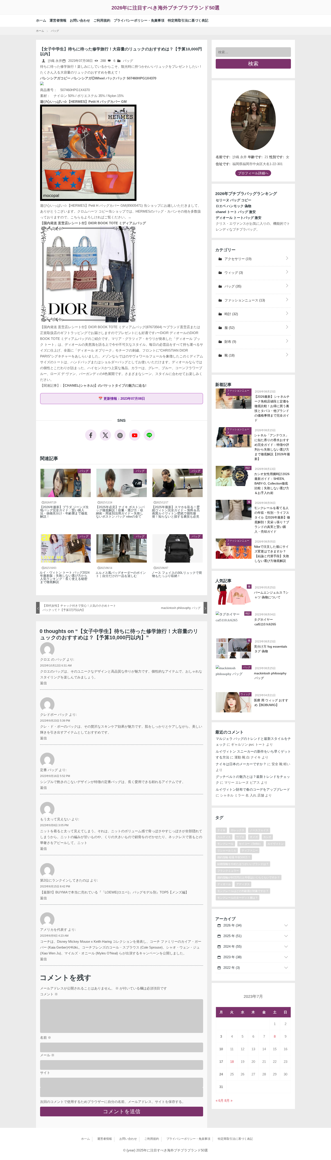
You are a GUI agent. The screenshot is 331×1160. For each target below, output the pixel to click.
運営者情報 (58, 20)
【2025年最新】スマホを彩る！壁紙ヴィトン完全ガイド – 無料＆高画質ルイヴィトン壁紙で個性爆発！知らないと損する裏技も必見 (176, 511)
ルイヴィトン (276, 843)
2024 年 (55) (232, 946)
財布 (230, 341)
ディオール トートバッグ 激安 (238, 218)
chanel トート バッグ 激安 (236, 212)
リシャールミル (226, 850)
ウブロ (240, 837)
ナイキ (221, 830)
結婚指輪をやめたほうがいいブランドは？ (243, 864)
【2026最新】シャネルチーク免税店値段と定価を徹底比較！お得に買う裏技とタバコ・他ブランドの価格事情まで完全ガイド (272, 408)
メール (47, 1055)
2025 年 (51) (232, 936)
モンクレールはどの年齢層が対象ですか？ (243, 891)
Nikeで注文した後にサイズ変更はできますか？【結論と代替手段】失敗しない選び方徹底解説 (271, 554)
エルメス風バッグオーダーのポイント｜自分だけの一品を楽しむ (121, 574)
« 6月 (220, 1100)
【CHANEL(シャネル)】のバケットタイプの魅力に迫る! (103, 385)
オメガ (254, 837)
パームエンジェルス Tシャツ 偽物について (271, 595)
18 (232, 1062)
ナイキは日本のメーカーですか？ (241, 764)
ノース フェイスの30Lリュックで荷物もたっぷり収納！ (177, 574)
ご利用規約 (101, 20)
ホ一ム (41, 20)
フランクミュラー (228, 870)
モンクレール (225, 843)
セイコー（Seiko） (250, 843)
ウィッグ (233, 272)
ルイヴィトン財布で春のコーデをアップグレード (253, 789)
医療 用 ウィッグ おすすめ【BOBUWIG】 (271, 702)
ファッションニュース (244, 300)
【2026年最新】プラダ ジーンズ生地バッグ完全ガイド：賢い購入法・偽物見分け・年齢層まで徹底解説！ (64, 511)
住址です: (223, 164)
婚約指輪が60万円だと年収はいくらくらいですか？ (248, 877)
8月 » (228, 1100)
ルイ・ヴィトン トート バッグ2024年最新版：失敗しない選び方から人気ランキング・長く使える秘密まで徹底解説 (65, 577)
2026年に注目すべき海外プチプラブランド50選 (165, 8)
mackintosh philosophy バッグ (270, 675)
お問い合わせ (80, 20)
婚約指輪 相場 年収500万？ (233, 857)
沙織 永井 (54, 61)
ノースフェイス (259, 830)
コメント (49, 994)
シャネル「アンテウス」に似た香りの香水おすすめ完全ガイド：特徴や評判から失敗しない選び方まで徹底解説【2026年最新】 (272, 447)
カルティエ (224, 837)
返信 (43, 683)
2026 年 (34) (232, 925)
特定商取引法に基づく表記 (188, 20)
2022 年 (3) (231, 967)
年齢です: (255, 157)
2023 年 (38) (232, 957)
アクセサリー (238, 259)
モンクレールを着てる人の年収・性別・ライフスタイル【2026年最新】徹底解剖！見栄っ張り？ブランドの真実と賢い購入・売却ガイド (272, 519)
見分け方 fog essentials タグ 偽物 (270, 649)
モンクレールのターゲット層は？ (237, 897)
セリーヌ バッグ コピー (233, 200)
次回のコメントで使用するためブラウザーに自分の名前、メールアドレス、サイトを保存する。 (112, 1102)
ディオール (224, 884)
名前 (45, 1037)
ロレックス (237, 830)
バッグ (128, 61)
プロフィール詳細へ (253, 173)
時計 (231, 314)
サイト (45, 1073)
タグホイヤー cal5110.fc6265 (265, 622)
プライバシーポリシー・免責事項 (139, 20)
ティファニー (250, 850)
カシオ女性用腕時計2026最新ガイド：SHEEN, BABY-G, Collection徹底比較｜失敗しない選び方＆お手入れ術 (272, 483)
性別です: (276, 157)
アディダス (243, 884)
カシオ (267, 837)
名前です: (223, 157)
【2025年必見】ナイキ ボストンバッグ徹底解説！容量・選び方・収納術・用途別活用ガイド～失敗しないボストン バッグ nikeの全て (120, 511)
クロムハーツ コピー (93, 211)
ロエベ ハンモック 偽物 (233, 206)
